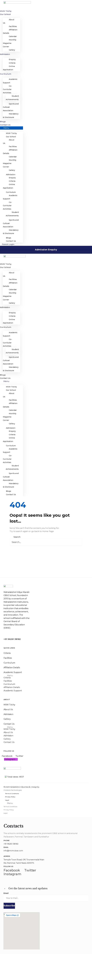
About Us (8, 21)
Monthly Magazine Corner (9, 43)
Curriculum (5, 74)
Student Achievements (12, 97)
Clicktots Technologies (13, 790)
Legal (7, 800)
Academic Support (10, 81)
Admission (5, 54)
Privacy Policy (10, 797)
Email (6, 893)
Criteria (7, 653)
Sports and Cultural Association (11, 107)
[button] (11, 128)
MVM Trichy (5, 11)
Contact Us (5, 125)
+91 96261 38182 (12, 639)
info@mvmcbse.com (13, 850)
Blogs (3, 121)
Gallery (12, 50)
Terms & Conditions (12, 793)
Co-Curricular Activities (7, 89)
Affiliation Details (10, 31)
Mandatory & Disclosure (10, 115)
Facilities (8, 658)
